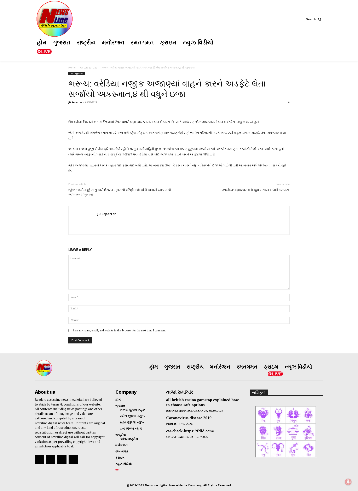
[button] (314, 19)
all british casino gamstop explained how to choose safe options (202, 402)
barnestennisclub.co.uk (187, 410)
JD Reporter (75, 102)
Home (72, 67)
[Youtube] (73, 459)
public (171, 423)
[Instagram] (276, 47)
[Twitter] (288, 47)
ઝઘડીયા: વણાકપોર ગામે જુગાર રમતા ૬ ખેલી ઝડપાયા (256, 190)
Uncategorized (89, 67)
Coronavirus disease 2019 (189, 417)
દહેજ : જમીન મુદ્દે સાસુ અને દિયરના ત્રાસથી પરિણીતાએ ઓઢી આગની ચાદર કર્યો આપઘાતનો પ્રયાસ (119, 192)
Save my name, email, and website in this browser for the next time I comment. (119, 330)
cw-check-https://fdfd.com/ (190, 431)
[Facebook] (264, 47)
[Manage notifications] (348, 482)
